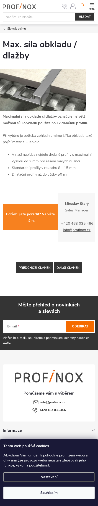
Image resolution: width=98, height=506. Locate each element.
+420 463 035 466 (52, 410)
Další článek (68, 268)
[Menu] (92, 6)
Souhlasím (49, 492)
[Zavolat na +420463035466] (64, 6)
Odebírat (80, 326)
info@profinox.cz (52, 402)
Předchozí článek (34, 268)
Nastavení (49, 477)
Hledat (85, 17)
